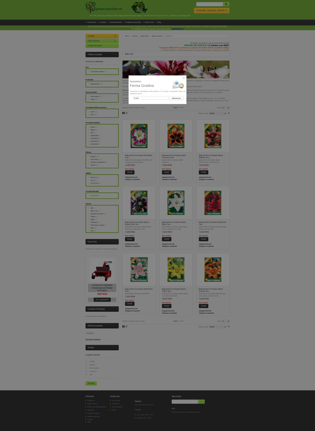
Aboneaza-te (176, 98)
